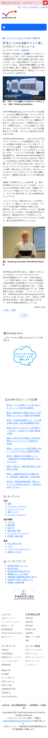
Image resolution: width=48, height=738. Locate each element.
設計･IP (10, 527)
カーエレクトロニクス (16, 514)
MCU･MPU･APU (14, 543)
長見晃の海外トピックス (17, 565)
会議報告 (29, 633)
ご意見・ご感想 (9, 310)
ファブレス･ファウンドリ (18, 533)
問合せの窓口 (7, 685)
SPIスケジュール (32, 661)
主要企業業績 (7, 653)
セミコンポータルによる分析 (19, 38)
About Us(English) (9, 696)
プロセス (11, 522)
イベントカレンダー (9, 661)
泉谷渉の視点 (13, 568)
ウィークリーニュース (10, 622)
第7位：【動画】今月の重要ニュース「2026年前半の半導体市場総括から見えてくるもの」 (24, 459)
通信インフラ (13, 512)
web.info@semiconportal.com (16, 721)
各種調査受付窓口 (8, 689)
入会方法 (44, 7)
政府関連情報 (7, 629)
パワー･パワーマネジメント (19, 549)
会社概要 (5, 674)
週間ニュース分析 (32, 636)
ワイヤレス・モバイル (16, 506)
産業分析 (36, 38)
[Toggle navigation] (42, 27)
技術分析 (29, 622)
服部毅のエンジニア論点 (17, 574)
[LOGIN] (45, 2)
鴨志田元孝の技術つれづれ (18, 571)
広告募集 (5, 692)
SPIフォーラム (31, 653)
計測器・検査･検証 (15, 536)
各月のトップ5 (7, 625)
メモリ (10, 546)
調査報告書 (6, 664)
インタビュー (31, 664)
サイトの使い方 (7, 677)
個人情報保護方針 (19, 705)
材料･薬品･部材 (14, 530)
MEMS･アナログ (14, 552)
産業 (9, 503)
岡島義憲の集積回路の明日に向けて (22, 577)
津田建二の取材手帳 (15, 582)
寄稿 (27, 640)
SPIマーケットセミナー (35, 657)
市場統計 (5, 649)
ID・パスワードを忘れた (28, 7)
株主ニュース (7, 636)
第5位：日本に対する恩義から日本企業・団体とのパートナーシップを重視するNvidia (24, 441)
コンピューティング (15, 509)
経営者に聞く (31, 629)
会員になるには (7, 681)
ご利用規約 (33, 705)
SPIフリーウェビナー (34, 649)
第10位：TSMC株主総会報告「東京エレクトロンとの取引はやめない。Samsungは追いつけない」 (24, 484)
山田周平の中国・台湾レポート (20, 579)
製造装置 (11, 525)
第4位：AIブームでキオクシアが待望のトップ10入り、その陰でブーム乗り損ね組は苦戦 (24, 430)
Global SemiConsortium (11, 633)
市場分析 (29, 618)
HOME (24, 315)
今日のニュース (7, 618)
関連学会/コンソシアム (11, 657)
